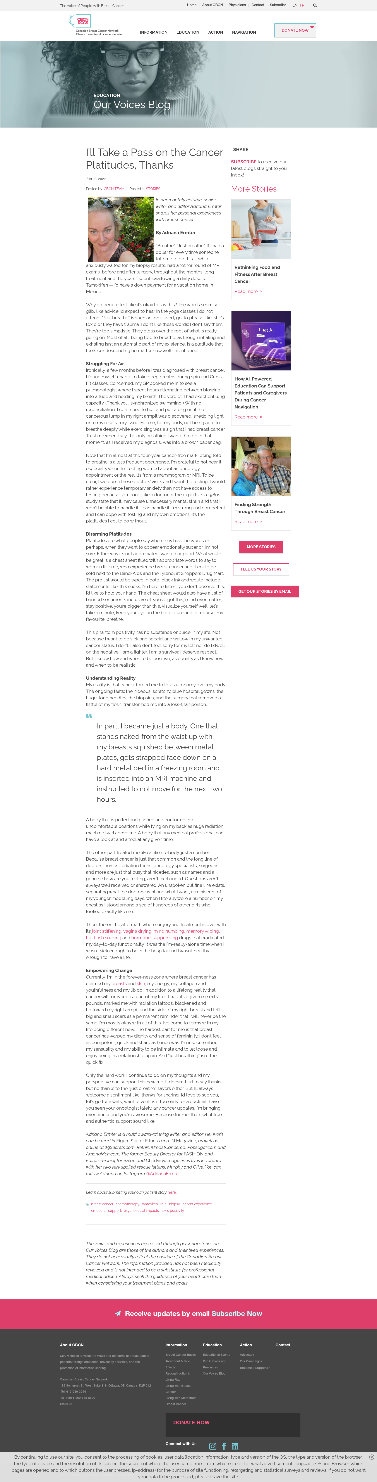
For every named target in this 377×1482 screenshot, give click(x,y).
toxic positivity (172, 1211)
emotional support (106, 1211)
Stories (153, 189)
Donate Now (295, 30)
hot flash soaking (103, 937)
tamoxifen (150, 1204)
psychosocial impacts (141, 1211)
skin (141, 983)
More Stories (261, 547)
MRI (163, 1204)
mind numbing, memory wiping (186, 931)
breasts (119, 983)
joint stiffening (106, 931)
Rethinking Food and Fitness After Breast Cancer (257, 274)
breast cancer (102, 1204)
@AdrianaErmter (163, 1173)
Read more (246, 291)
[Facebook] (224, 1446)
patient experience (197, 1204)
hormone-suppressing (154, 937)
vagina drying (137, 931)
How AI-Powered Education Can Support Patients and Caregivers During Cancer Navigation (261, 393)
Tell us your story (261, 569)
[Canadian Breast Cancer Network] (95, 24)
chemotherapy (127, 1204)
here (172, 1192)
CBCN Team (114, 189)
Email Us (66, 1404)
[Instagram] (212, 1446)
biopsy (174, 1204)
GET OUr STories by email (264, 591)
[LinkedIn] (235, 1446)
